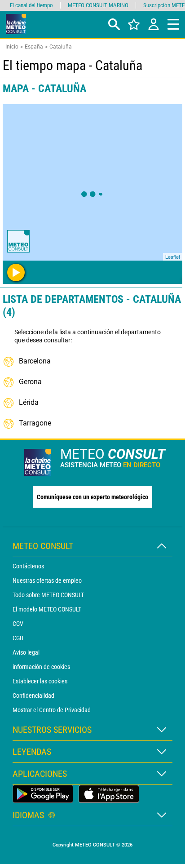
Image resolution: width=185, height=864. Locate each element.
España (34, 47)
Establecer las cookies (40, 681)
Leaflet (172, 256)
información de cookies (41, 666)
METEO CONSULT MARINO (98, 5)
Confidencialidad (33, 695)
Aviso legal (26, 652)
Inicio (11, 47)
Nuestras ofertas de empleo (47, 580)
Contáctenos (28, 566)
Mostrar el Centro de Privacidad (52, 709)
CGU (18, 638)
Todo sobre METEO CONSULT (48, 594)
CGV (18, 623)
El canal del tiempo (31, 5)
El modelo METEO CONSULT (47, 609)
